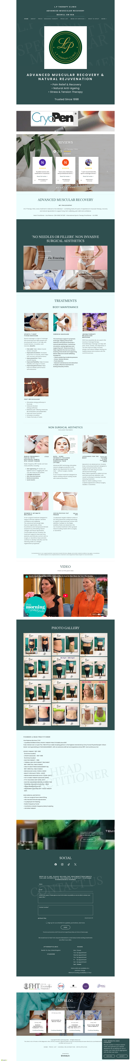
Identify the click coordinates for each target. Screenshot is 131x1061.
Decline (109, 1056)
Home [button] (46, 1047)
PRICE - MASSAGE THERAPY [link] (48, 19)
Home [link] (26, 19)
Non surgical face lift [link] (69, 1007)
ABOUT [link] (33, 19)
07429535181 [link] (51, 954)
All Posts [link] (58, 1007)
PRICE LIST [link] (64, 19)
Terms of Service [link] (81, 932)
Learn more (44, 257)
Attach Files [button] (42, 918)
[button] (78, 19)
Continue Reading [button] (37, 1030)
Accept (122, 1056)
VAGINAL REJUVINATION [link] (66, 1047)
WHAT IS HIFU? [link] (93, 19)
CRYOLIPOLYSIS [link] (81, 1047)
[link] (65, 15)
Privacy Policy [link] (71, 932)
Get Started (88, 839)
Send (65, 927)
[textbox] (65, 884)
